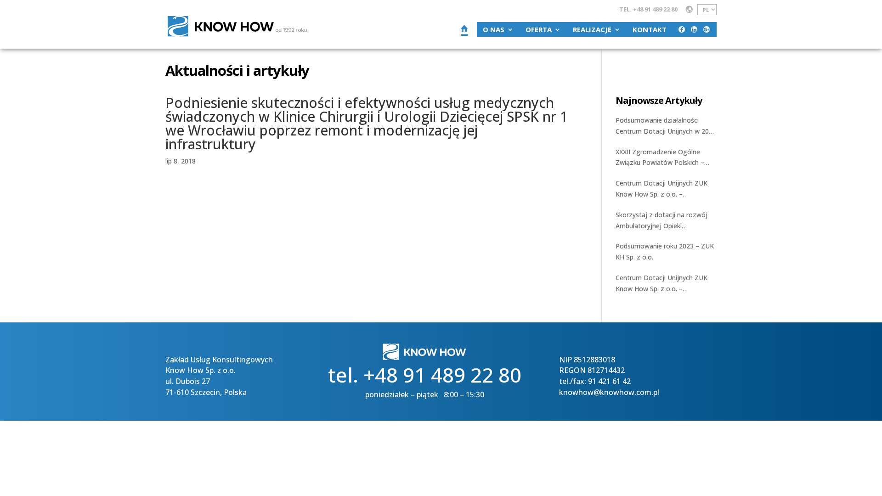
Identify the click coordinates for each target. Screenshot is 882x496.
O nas (493, 29)
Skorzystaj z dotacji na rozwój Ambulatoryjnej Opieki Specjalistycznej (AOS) (661, 220)
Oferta (539, 29)
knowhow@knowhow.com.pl (609, 392)
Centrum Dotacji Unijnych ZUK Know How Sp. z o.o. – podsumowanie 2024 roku (661, 189)
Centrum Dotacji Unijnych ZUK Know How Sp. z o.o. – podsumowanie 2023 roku (661, 283)
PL (705, 10)
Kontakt (650, 29)
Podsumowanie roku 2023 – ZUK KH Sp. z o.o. (665, 251)
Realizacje (592, 29)
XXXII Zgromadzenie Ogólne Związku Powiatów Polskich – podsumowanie (660, 158)
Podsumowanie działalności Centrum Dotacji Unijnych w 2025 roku (666, 126)
